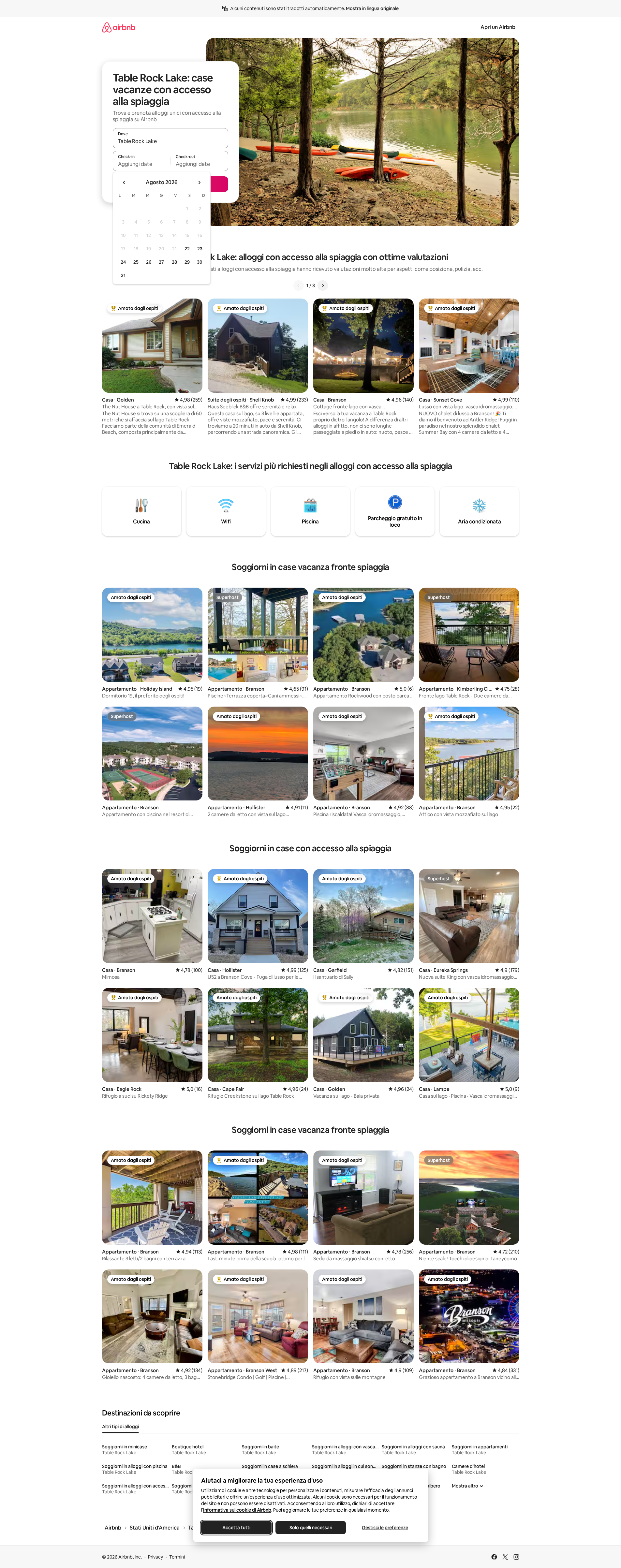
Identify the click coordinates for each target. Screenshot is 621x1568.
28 (174, 262)
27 (161, 262)
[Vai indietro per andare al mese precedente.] (124, 182)
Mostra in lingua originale (372, 8)
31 (123, 275)
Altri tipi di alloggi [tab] (120, 1426)
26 (148, 262)
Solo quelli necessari (310, 1528)
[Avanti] (323, 285)
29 (187, 262)
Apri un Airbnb (498, 27)
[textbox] (141, 164)
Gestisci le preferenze (385, 1528)
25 (136, 262)
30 (199, 262)
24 (123, 262)
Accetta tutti (236, 1528)
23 (199, 249)
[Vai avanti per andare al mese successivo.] (199, 182)
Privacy (155, 1557)
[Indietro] (298, 285)
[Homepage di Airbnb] (118, 27)
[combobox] (170, 141)
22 (187, 249)
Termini (177, 1557)
